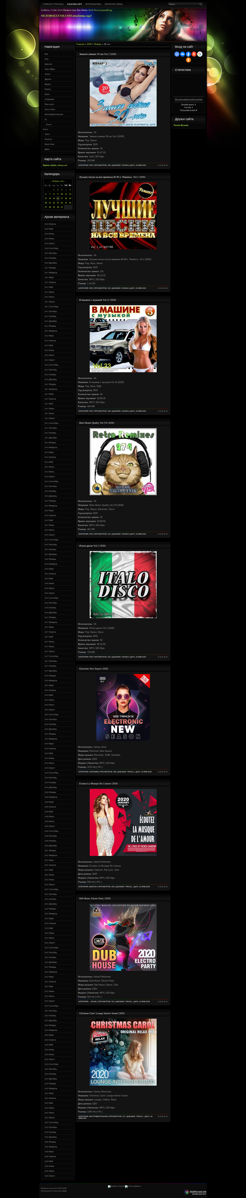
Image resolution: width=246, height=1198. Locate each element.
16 (58, 198)
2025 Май (49, 1103)
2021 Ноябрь (50, 899)
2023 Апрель (50, 981)
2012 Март (49, 335)
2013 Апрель (50, 398)
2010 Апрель (50, 224)
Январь (97, 44)
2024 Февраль (51, 1030)
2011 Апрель (50, 282)
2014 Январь (50, 442)
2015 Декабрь (51, 554)
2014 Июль (49, 471)
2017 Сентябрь (51, 656)
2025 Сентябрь (51, 1122)
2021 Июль (49, 879)
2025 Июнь (49, 1107)
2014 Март (49, 452)
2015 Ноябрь (50, 549)
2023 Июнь (49, 991)
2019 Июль (49, 763)
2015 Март (49, 510)
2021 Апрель (50, 865)
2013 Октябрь (51, 428)
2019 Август (50, 767)
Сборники (49, 99)
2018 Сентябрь (51, 714)
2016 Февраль (51, 563)
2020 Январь (50, 792)
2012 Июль (49, 355)
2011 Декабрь (51, 321)
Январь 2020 (58, 181)
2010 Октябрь (51, 253)
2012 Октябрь (51, 369)
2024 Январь (50, 1025)
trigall (130, 772)
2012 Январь (50, 326)
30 (58, 207)
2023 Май (49, 986)
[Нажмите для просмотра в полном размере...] (123, 125)
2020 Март (49, 801)
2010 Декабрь (51, 262)
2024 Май (49, 1044)
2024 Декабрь (51, 1078)
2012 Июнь (49, 350)
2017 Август (50, 651)
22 (54, 202)
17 (62, 198)
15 (54, 198)
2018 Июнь (49, 699)
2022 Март (49, 918)
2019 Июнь (49, 758)
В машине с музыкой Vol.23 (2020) (97, 299)
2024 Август (50, 1059)
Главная (80, 44)
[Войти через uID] (176, 54)
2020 (89, 44)
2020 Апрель (50, 806)
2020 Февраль (51, 797)
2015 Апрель (50, 515)
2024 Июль (49, 1054)
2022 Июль (49, 937)
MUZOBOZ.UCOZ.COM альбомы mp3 (66, 16)
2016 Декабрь (51, 612)
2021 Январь (50, 850)
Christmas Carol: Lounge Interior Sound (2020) (102, 1013)
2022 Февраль (51, 913)
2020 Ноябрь (50, 840)
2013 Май (49, 403)
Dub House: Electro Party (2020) (95, 898)
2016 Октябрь (51, 602)
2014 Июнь (49, 466)
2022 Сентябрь (51, 947)
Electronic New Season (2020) (93, 668)
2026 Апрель (50, 1156)
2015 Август (50, 534)
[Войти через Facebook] (188, 54)
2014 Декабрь (51, 496)
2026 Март (49, 1151)
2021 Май (49, 869)
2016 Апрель (50, 573)
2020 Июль (49, 821)
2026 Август (50, 1175)
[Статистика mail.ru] (133, 1186)
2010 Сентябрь (51, 248)
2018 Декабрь (51, 729)
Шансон (48, 64)
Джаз (47, 149)
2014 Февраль (51, 447)
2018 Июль (49, 704)
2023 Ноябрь (50, 1015)
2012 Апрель (50, 340)
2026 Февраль (51, 1146)
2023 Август (50, 1001)
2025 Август (50, 1117)
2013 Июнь (49, 408)
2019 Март (49, 743)
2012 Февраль (51, 330)
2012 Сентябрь (51, 364)
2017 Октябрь (51, 661)
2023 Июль (49, 996)
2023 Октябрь (51, 1010)
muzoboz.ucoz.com (195, 1192)
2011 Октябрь (51, 311)
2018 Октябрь (51, 719)
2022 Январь (50, 908)
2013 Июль (49, 413)
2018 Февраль (51, 680)
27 (46, 207)
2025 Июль (49, 1112)
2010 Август (50, 243)
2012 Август (50, 360)
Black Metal (49, 144)
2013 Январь (50, 384)
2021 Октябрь (51, 894)
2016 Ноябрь (50, 607)
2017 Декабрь (51, 670)
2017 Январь (50, 617)
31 (62, 207)
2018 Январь (50, 675)
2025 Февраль (51, 1088)
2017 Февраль (51, 622)
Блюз (47, 94)
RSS (91, 10)
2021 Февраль (51, 855)
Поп (47, 59)
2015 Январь (50, 500)
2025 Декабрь (51, 1137)
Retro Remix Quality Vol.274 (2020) (96, 422)
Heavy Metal (50, 109)
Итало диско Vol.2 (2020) (92, 545)
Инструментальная (54, 114)
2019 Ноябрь (50, 782)
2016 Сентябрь (51, 597)
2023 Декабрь (51, 1020)
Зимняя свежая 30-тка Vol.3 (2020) (97, 54)
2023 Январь (50, 967)
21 (50, 202)
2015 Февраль (51, 505)
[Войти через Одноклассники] (188, 59)
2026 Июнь (49, 1166)
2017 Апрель (50, 631)
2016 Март (49, 568)
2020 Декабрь (51, 845)
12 (70, 194)
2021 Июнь (49, 874)
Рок (46, 54)
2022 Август (50, 942)
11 (66, 194)
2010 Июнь (49, 233)
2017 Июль (49, 646)
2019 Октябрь (51, 777)
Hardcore (48, 139)
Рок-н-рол (49, 104)
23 (58, 202)
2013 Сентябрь (51, 423)
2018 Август (50, 709)
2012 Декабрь (51, 379)
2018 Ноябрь (50, 724)
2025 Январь (50, 1083)
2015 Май (49, 520)
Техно (47, 74)
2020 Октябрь (51, 835)
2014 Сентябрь (51, 481)
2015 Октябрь (51, 544)
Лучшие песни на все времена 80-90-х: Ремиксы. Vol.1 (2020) (112, 177)
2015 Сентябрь (51, 539)
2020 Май (49, 811)
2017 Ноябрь (50, 665)
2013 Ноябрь (50, 432)
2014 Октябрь (51, 486)
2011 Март (49, 277)
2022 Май (49, 928)
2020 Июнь (49, 816)
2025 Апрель (50, 1098)
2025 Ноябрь (50, 1132)
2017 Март (49, 627)
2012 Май (49, 345)
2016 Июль (49, 588)
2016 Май (49, 578)
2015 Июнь (49, 525)
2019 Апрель (50, 748)
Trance (47, 134)
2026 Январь (50, 1141)
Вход (109, 10)
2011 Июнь (49, 292)
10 (62, 194)
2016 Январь (50, 559)
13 (46, 198)
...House (48, 124)
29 (54, 207)
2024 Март (49, 1035)
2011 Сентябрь (51, 306)
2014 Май (49, 462)
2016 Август (50, 593)
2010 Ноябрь (50, 258)
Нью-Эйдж (50, 69)
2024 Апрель (50, 1039)
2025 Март (49, 1093)
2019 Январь (50, 733)
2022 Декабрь (51, 962)
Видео (48, 84)
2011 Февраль (51, 272)
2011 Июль (49, 296)
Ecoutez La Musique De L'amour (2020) (98, 783)
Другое (48, 79)
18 (66, 198)
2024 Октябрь (51, 1069)
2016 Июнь (49, 583)
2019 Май (49, 753)
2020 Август (50, 826)
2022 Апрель (50, 923)
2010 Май (49, 228)
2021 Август (50, 884)
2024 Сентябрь (51, 1064)
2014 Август (50, 476)
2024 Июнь (49, 1049)
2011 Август (50, 301)
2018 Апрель (50, 690)
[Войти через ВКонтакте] (182, 54)
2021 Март (49, 860)
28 (50, 207)
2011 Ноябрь (50, 316)
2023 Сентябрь (51, 1005)
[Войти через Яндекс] (193, 54)
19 (70, 198)
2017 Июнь (49, 641)
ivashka (125, 165)
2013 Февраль (51, 389)
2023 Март (49, 976)
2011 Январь (50, 267)
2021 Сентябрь (51, 889)
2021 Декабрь (51, 903)
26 (70, 202)
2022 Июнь (49, 933)
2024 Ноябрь (50, 1073)
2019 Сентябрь (51, 772)
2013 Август (50, 418)
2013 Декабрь (51, 437)
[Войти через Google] (199, 54)
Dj (46, 119)
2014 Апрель (50, 457)
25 (66, 202)
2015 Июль (49, 529)
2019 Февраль (51, 738)
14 (50, 198)
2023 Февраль (51, 971)
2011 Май (49, 287)
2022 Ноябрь (50, 957)
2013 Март (49, 394)
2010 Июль (49, 238)
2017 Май (49, 636)
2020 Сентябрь (51, 831)
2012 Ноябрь (50, 374)
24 (62, 202)
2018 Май (49, 695)
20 (46, 202)
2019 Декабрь (51, 787)
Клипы (48, 89)
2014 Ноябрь (50, 491)
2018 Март (49, 685)
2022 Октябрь (51, 952)
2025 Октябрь (51, 1127)
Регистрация (100, 10)
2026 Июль (49, 1171)
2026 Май (49, 1161)
